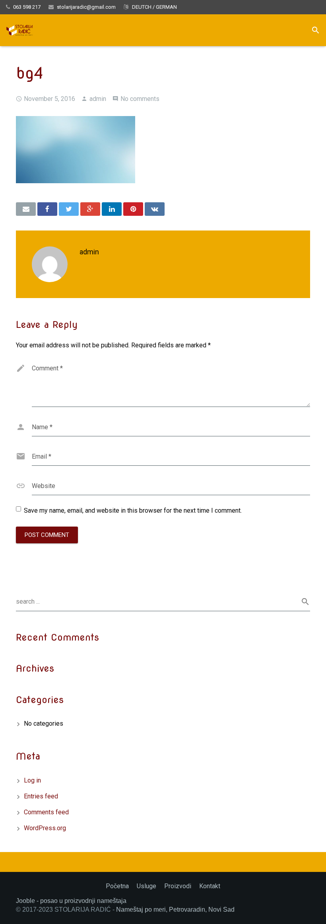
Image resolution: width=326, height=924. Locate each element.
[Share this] (47, 209)
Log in (32, 780)
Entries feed (41, 796)
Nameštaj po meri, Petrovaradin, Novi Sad (175, 909)
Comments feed (46, 812)
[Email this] (26, 209)
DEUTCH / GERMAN (154, 7)
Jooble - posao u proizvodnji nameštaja (71, 900)
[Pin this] (133, 209)
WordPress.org (45, 828)
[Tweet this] (69, 209)
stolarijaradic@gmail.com (86, 7)
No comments (139, 99)
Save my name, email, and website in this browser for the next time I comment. (133, 510)
